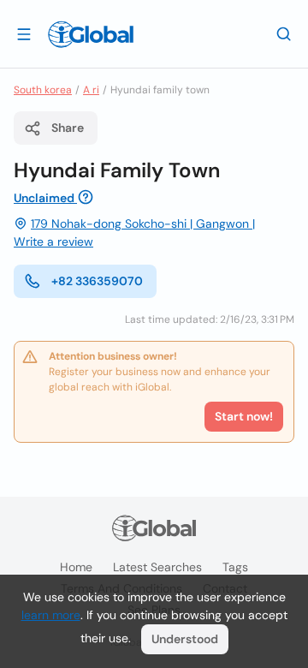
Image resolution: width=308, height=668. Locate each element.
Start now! (244, 416)
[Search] (284, 33)
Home (76, 567)
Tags (235, 567)
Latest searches (157, 567)
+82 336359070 (97, 281)
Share (67, 127)
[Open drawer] (24, 33)
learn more (50, 615)
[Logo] (90, 34)
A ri (91, 90)
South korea (43, 90)
